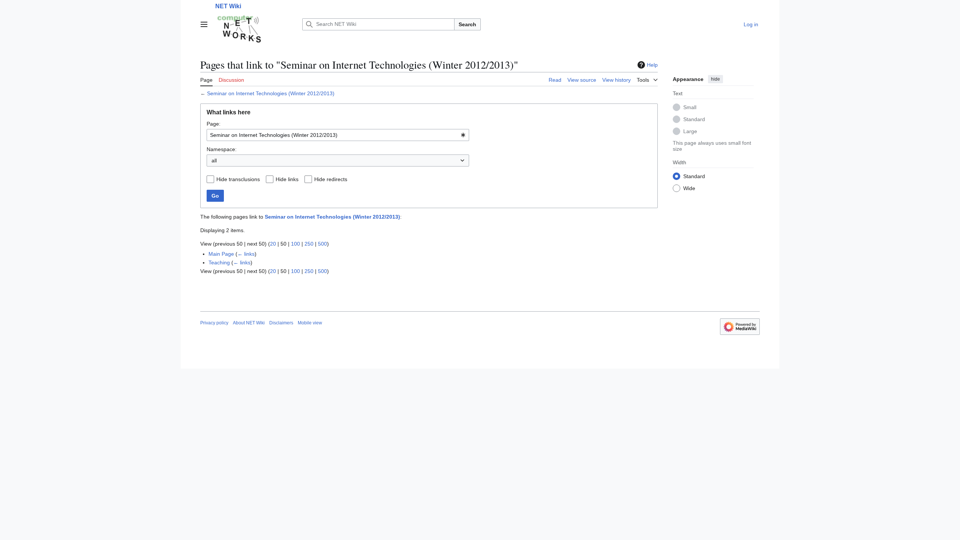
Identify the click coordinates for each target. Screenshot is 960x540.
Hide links (287, 179)
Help (652, 65)
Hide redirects (330, 179)
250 (309, 244)
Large (690, 131)
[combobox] (338, 135)
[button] (204, 24)
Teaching (219, 263)
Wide (689, 188)
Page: (213, 124)
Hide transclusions (238, 179)
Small (689, 107)
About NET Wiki (249, 323)
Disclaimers (281, 323)
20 (273, 244)
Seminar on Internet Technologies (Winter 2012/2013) (270, 93)
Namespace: (222, 149)
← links (246, 254)
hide (715, 79)
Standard (694, 119)
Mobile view (310, 323)
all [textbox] (214, 161)
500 (322, 244)
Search (467, 24)
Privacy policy (214, 323)
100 (295, 244)
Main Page (221, 254)
